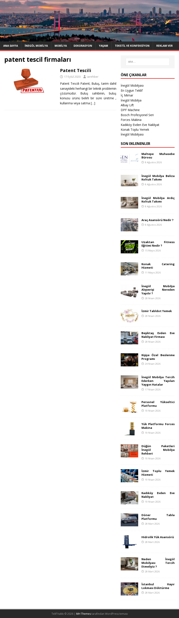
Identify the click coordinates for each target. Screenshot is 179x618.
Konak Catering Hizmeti (158, 266)
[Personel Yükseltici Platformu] (129, 411)
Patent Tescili (75, 70)
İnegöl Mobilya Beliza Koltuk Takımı (158, 178)
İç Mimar (127, 95)
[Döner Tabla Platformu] (129, 524)
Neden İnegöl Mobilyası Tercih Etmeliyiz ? (158, 562)
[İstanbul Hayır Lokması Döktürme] (129, 593)
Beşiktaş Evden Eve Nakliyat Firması (158, 335)
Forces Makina (131, 120)
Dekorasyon (83, 46)
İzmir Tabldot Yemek (156, 311)
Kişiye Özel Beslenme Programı (158, 357)
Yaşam (103, 46)
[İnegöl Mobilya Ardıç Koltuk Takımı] (129, 206)
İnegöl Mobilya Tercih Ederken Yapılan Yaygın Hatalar (158, 380)
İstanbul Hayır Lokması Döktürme (158, 586)
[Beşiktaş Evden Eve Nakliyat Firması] (129, 342)
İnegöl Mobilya (36, 46)
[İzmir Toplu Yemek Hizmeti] (129, 480)
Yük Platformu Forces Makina (158, 426)
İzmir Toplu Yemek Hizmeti (158, 473)
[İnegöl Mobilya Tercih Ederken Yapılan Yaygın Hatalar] (129, 386)
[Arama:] (147, 61)
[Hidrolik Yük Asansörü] (129, 546)
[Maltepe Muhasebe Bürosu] (129, 162)
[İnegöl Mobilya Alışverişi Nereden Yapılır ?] (129, 295)
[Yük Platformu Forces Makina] (129, 433)
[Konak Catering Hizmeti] (129, 273)
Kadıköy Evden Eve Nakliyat (140, 125)
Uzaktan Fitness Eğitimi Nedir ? (158, 244)
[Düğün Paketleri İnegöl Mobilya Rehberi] (129, 455)
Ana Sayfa (10, 46)
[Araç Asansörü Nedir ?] (129, 229)
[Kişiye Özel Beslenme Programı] (129, 364)
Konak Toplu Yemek (135, 129)
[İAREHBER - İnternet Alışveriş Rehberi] (89, 39)
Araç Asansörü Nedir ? (157, 220)
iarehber (92, 77)
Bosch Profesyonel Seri (137, 115)
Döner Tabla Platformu (158, 517)
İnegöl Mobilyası (132, 85)
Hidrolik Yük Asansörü (157, 537)
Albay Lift (127, 105)
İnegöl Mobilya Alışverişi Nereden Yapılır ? (158, 289)
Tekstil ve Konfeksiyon (132, 46)
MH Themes (83, 614)
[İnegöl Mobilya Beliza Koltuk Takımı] (129, 184)
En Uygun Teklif (132, 90)
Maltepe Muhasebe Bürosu (158, 156)
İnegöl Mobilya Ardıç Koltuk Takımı (158, 200)
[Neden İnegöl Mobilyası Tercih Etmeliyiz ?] (129, 568)
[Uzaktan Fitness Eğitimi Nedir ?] (129, 251)
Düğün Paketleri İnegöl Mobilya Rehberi (158, 449)
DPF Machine (130, 110)
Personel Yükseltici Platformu (158, 404)
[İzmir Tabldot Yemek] (129, 320)
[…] (93, 103)
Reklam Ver (164, 46)
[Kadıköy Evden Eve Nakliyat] (129, 502)
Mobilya (61, 46)
